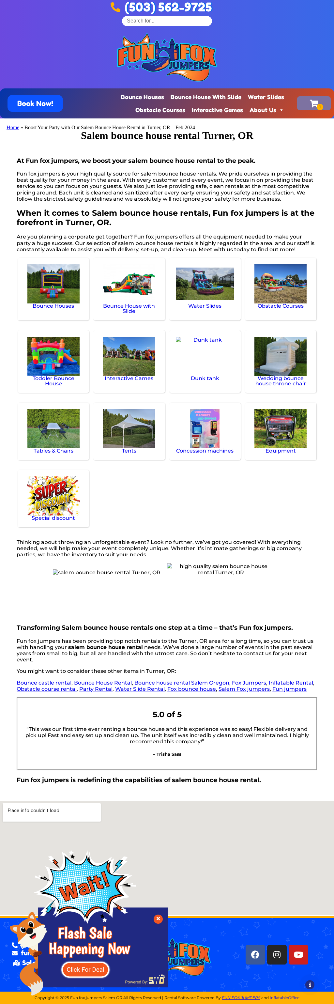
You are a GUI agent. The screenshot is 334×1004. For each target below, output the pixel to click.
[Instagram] (277, 955)
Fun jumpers (289, 689)
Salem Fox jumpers (244, 689)
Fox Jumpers (249, 683)
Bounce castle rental (44, 683)
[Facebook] (255, 955)
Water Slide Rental (140, 689)
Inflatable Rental (291, 683)
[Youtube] (298, 955)
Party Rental (96, 689)
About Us (263, 110)
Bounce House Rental (103, 683)
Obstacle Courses (160, 110)
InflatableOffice (284, 997)
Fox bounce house (191, 689)
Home (13, 127)
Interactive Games (217, 110)
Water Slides (266, 96)
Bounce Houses (142, 96)
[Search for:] (167, 20)
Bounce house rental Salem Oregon (181, 683)
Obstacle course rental (47, 689)
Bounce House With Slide (206, 96)
